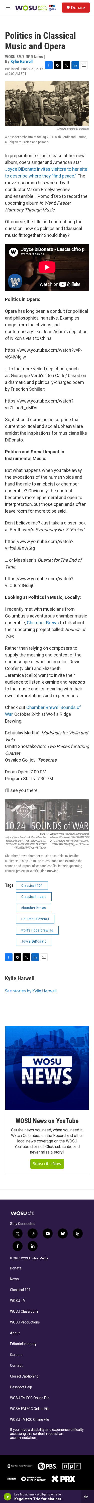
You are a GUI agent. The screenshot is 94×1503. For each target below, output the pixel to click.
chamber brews (33, 908)
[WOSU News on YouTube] (47, 1068)
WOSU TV (17, 1301)
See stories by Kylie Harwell (31, 991)
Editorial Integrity (23, 1344)
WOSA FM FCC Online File (30, 1409)
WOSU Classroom (24, 1311)
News (14, 1279)
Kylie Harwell (22, 61)
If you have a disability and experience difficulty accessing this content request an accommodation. (47, 1434)
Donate (78, 7)
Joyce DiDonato (34, 941)
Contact (16, 1365)
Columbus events (35, 919)
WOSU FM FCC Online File (29, 1398)
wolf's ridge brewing (37, 930)
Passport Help (21, 1387)
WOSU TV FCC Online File (29, 1420)
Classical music (33, 897)
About (15, 1333)
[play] (8, 1496)
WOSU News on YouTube (47, 1121)
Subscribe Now (47, 1163)
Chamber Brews (43, 622)
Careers (16, 1355)
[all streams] (87, 1496)
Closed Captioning (24, 1376)
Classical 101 (20, 1290)
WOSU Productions (25, 1322)
